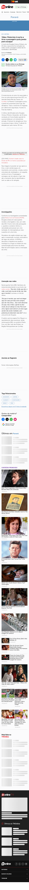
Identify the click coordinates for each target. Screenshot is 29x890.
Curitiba (4, 101)
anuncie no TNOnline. (18, 154)
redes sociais (6, 289)
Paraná (24, 12)
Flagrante (6, 400)
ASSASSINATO (6, 396)
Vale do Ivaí (18, 12)
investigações (16, 400)
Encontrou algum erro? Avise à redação (14, 406)
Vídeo (11, 403)
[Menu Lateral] (2, 12)
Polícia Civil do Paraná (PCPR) (14, 218)
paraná (5, 403)
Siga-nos (21, 59)
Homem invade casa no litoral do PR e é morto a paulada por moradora (13, 160)
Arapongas (12, 12)
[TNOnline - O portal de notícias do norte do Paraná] (7, 7)
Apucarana (6, 12)
